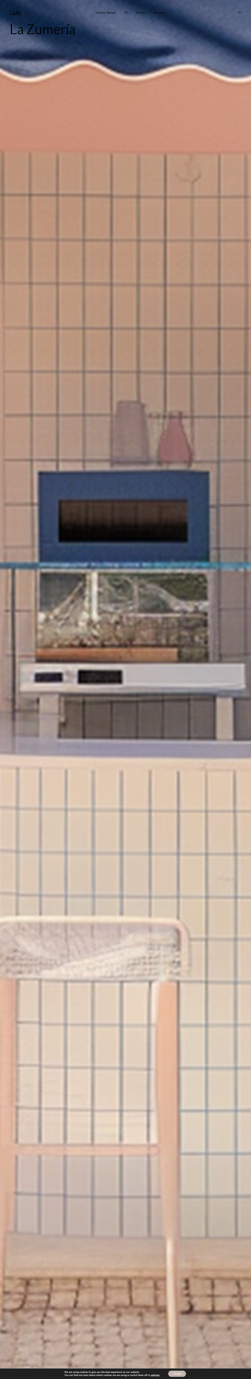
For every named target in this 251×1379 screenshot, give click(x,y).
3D (126, 13)
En (239, 12)
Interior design (105, 13)
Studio (140, 13)
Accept (177, 1373)
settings (155, 1375)
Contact (159, 13)
